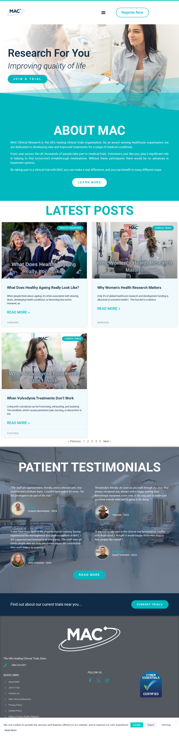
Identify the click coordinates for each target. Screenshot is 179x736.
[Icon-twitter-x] (98, 680)
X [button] (176, 721)
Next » (107, 441)
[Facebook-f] (90, 680)
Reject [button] (151, 725)
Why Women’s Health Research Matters (129, 288)
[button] (103, 12)
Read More (10, 730)
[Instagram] (107, 680)
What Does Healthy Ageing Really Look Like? (43, 288)
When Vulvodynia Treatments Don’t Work (40, 398)
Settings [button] (166, 724)
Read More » (18, 312)
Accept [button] (136, 725)
